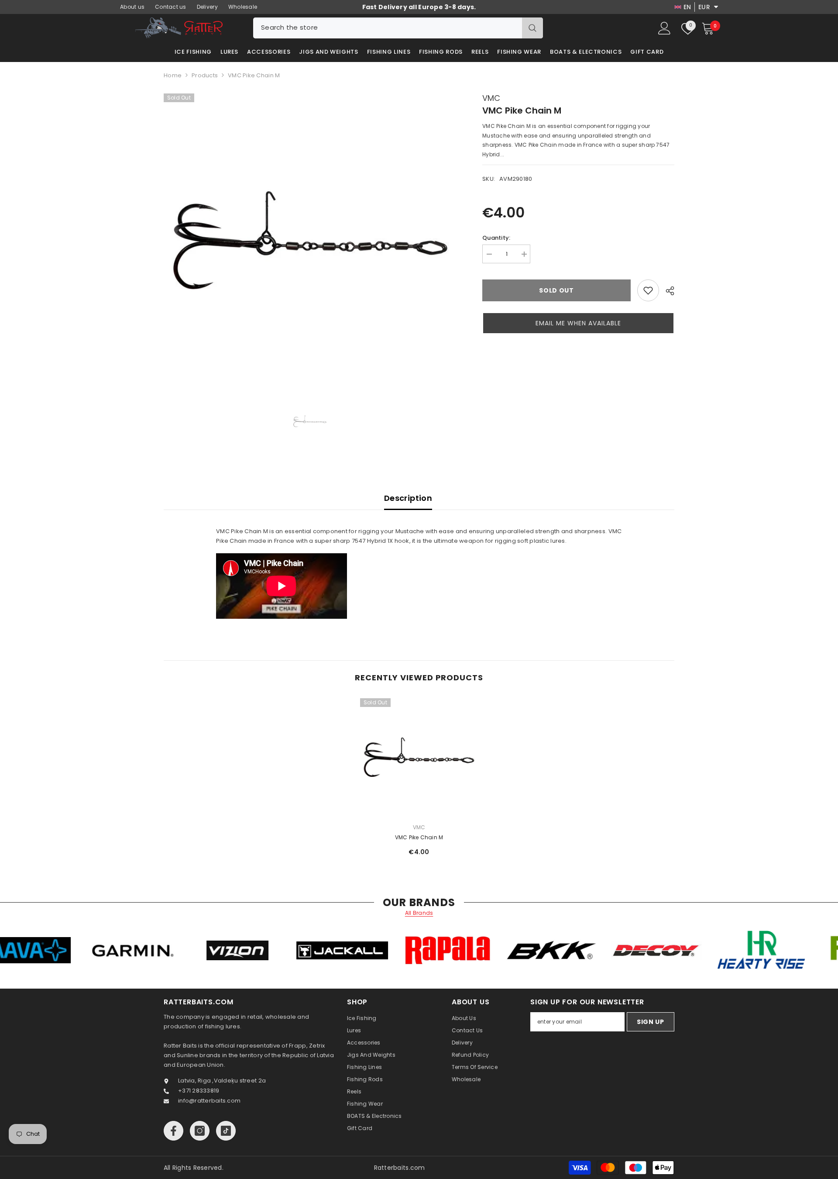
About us (132, 6)
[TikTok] (226, 1131)
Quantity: (496, 238)
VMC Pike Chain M (419, 837)
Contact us (170, 6)
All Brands (419, 913)
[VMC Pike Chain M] (419, 757)
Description (408, 498)
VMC (491, 98)
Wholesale (242, 6)
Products (205, 75)
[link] (648, 290)
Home (173, 75)
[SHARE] (666, 290)
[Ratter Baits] (87, 950)
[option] (310, 239)
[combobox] (387, 27)
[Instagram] (200, 1131)
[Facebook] (173, 1131)
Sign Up (650, 1021)
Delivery (207, 6)
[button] (578, 323)
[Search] (398, 27)
